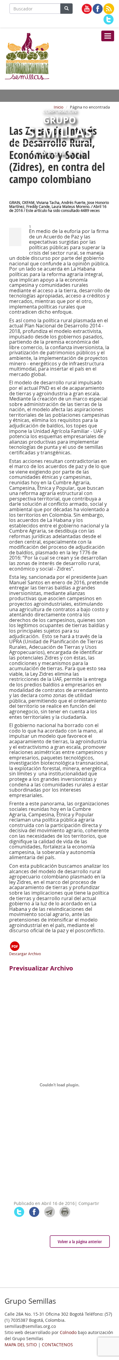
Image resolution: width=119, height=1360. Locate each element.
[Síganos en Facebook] (97, 8)
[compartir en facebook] (34, 1212)
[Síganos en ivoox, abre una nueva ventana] (108, 8)
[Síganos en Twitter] (108, 19)
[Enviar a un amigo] (49, 1212)
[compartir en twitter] (19, 1212)
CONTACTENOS (57, 1344)
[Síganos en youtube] (86, 8)
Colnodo (68, 1332)
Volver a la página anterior (80, 1241)
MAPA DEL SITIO (21, 1344)
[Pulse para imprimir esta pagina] (65, 1212)
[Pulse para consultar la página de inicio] (27, 55)
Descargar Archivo (25, 953)
